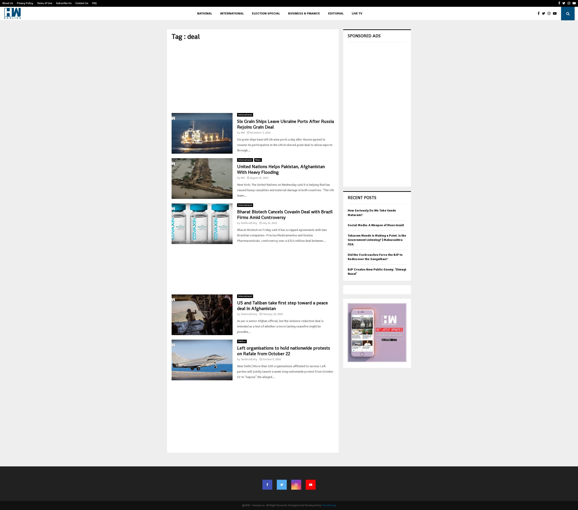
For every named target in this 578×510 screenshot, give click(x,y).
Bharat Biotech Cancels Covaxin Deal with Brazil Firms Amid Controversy (285, 214)
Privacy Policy (25, 3)
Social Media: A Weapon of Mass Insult (376, 225)
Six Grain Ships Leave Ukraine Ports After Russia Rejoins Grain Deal (285, 124)
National (204, 13)
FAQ (94, 3)
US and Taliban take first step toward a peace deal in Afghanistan (282, 305)
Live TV (357, 13)
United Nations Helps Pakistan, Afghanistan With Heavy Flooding (281, 169)
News (258, 160)
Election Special (266, 13)
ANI (243, 132)
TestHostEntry (249, 223)
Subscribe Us (64, 3)
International (232, 13)
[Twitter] (545, 13)
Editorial (336, 13)
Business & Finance (304, 13)
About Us (7, 3)
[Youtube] (556, 13)
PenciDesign (329, 505)
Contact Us (81, 3)
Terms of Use (44, 3)
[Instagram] (550, 13)
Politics (242, 341)
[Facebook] (540, 13)
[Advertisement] (253, 76)
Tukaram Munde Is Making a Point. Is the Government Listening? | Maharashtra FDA (377, 240)
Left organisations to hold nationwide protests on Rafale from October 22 (283, 351)
